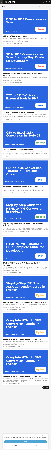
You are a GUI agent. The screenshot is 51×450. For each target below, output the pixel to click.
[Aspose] (10, 2)
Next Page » (45, 387)
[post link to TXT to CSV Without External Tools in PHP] (25, 103)
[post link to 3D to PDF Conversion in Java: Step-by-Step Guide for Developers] (25, 65)
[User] (46, 2)
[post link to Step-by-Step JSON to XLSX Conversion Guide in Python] (25, 293)
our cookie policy (10, 438)
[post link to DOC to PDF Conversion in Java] (25, 27)
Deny (36, 445)
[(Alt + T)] (7, 6)
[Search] (49, 2)
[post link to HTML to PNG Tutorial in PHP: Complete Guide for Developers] (25, 255)
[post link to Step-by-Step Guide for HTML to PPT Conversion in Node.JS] (25, 216)
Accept (25, 441)
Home (3, 6)
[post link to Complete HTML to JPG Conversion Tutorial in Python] (25, 330)
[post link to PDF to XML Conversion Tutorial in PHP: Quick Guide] (25, 178)
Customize (14, 445)
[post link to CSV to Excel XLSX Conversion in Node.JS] (25, 140)
